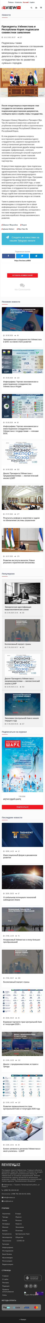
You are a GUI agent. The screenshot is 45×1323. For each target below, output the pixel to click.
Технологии (6, 1241)
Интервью (6, 1224)
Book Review (7, 1254)
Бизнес (5, 1230)
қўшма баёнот (8, 229)
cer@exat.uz (8, 1201)
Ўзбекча (11, 2)
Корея (24, 225)
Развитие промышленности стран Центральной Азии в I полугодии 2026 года (21, 1107)
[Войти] (36, 8)
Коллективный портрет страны (18, 644)
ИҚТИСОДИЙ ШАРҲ (12, 799)
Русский (25, 2)
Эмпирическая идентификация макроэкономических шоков (18, 608)
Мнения (5, 1227)
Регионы (18, 1220)
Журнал (18, 1217)
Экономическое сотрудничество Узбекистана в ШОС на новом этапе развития (22, 341)
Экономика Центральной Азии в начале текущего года (22, 719)
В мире (18, 1214)
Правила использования (8, 1291)
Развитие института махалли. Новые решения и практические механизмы (19, 561)
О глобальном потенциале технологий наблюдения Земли (19, 898)
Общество (19, 1237)
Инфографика (7, 1247)
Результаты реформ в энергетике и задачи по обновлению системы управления (21, 519)
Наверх (23, 1319)
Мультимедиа (7, 1258)
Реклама (5, 1283)
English (32, 2)
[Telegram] (26, 1286)
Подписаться (22, 807)
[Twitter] (35, 1286)
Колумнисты (7, 1234)
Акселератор (7, 1237)
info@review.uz (9, 1197)
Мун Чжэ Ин (23, 229)
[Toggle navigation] (41, 7)
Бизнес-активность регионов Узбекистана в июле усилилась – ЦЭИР (21, 1150)
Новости (18, 1224)
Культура (5, 1244)
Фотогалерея (7, 1261)
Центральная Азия (22, 1234)
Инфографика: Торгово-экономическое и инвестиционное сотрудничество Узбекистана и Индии (20, 384)
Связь (4, 1295)
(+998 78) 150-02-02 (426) (21, 1194)
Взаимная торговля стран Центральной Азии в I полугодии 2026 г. (22, 1023)
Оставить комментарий (22, 275)
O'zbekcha (18, 2)
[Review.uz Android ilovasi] (33, 1278)
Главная (5, 1276)
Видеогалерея (7, 1264)
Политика (19, 1230)
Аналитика (6, 1214)
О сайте (5, 1279)
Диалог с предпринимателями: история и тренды (20, 1065)
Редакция (5, 1286)
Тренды (5, 1217)
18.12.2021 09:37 (9, 37)
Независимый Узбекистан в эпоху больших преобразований (21, 941)
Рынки (4, 1220)
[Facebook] (31, 1286)
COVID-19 (20, 1241)
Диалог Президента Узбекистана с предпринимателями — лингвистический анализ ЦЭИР (20, 475)
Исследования (7, 1251)
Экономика (19, 1227)
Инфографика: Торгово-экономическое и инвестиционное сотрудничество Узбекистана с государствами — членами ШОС (21, 429)
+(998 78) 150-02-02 (11, 1190)
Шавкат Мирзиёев (10, 225)
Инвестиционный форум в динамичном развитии (20, 856)
